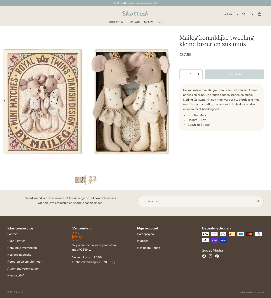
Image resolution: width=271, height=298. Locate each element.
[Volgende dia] (168, 101)
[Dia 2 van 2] (92, 179)
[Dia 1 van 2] (79, 179)
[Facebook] (204, 256)
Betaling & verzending (22, 248)
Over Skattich (16, 241)
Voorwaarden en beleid (252, 292)
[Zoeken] (244, 14)
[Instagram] (210, 256)
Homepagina (145, 234)
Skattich (19, 292)
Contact (12, 234)
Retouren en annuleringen (24, 262)
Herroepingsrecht (19, 255)
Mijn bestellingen (148, 248)
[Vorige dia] (4, 101)
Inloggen (143, 241)
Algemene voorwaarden (23, 269)
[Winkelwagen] (260, 14)
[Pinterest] (217, 256)
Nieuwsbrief (15, 275)
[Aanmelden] (258, 201)
